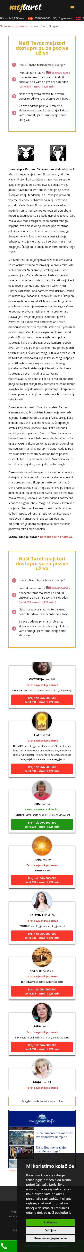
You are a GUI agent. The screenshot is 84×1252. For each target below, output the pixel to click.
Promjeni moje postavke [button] (50, 1238)
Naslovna (5, 26)
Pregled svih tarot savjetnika (42, 1101)
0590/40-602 (50, 18)
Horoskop (19, 26)
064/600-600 (59, 72)
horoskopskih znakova (56, 537)
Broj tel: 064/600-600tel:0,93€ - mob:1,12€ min (42, 695)
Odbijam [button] (50, 1230)
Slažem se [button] (50, 1222)
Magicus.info (15, 1170)
